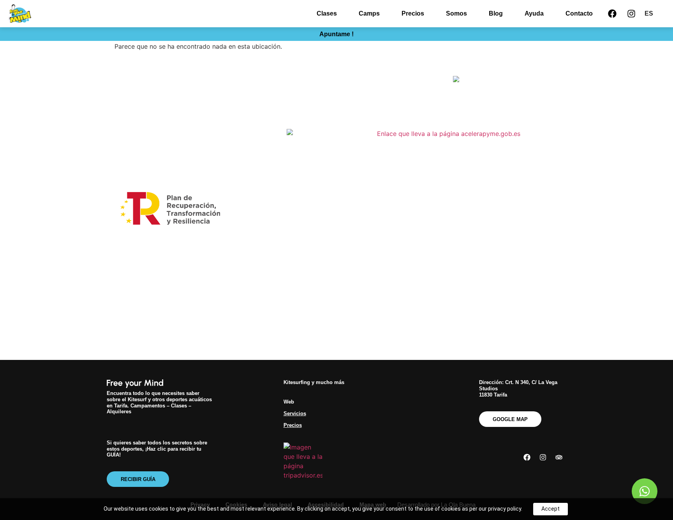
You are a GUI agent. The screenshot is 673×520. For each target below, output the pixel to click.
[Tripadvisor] (559, 457)
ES (649, 13)
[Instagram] (631, 13)
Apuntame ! (336, 34)
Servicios (295, 413)
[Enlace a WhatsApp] (644, 491)
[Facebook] (612, 13)
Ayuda (534, 13)
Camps (369, 13)
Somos (456, 13)
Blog (496, 13)
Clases (327, 13)
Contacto (579, 13)
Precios (413, 13)
